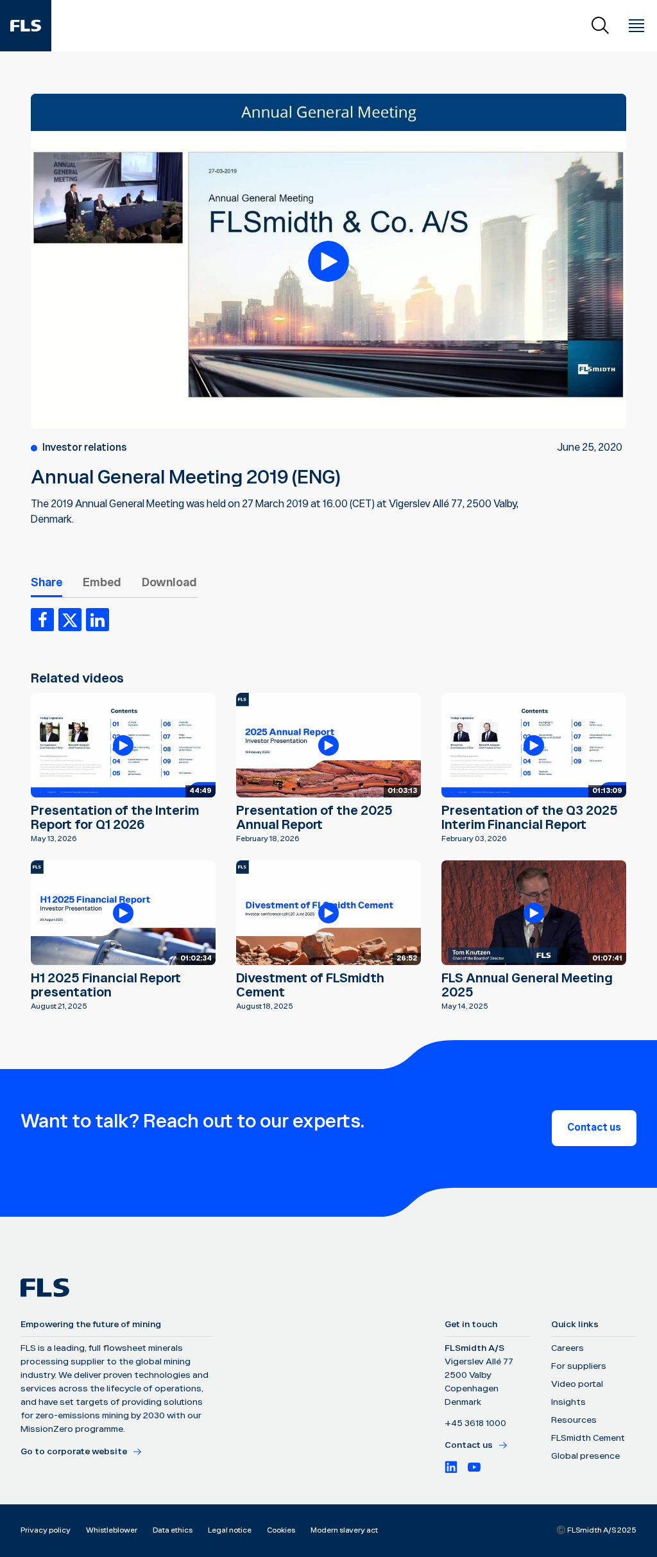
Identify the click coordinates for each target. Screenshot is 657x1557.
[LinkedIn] (451, 1467)
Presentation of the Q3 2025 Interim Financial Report (529, 818)
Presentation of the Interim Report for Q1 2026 (115, 818)
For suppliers (578, 1366)
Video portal (577, 1384)
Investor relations (84, 448)
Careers (567, 1348)
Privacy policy (46, 1530)
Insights (568, 1402)
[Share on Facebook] (42, 619)
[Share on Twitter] (69, 619)
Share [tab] (46, 582)
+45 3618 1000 (475, 1423)
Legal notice (230, 1530)
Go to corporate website (74, 1451)
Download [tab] (169, 582)
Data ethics (172, 1530)
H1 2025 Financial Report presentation (106, 985)
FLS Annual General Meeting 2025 (527, 985)
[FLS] (25, 25)
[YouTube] (474, 1467)
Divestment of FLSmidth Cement (310, 985)
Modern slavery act (344, 1530)
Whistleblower (111, 1530)
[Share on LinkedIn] (97, 619)
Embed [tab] (102, 582)
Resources (574, 1420)
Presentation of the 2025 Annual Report (314, 818)
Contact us (594, 1128)
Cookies (281, 1530)
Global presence (585, 1456)
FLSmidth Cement (588, 1438)
